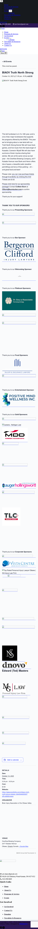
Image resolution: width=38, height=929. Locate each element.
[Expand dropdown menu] (10, 38)
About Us (7, 43)
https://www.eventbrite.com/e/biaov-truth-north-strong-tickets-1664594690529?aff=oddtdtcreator (15, 794)
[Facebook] (1, 26)
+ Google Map (23, 846)
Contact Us (8, 45)
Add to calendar (13, 760)
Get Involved (8, 36)
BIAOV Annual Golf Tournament (25, 853)
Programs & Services (11, 34)
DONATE (3, 49)
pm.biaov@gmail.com (21, 24)
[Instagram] (4, 26)
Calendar (11, 40)
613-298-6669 (6, 24)
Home (6, 32)
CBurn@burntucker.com (12, 189)
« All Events (7, 61)
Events (6, 38)
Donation (7, 914)
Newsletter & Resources (12, 41)
